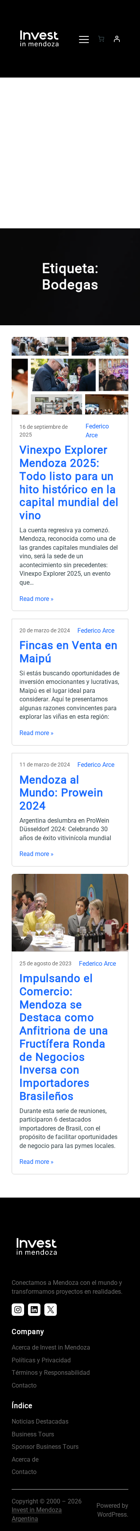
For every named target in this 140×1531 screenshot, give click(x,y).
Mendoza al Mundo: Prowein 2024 (61, 793)
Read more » (36, 598)
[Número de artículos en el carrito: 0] (101, 39)
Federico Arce (95, 630)
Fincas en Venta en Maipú (68, 652)
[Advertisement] (70, 154)
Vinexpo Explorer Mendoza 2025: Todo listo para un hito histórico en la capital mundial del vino (69, 483)
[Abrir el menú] (83, 39)
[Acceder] (116, 39)
